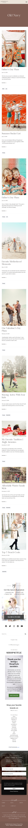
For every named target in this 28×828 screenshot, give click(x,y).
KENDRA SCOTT (14, 738)
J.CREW (14, 733)
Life (6, 88)
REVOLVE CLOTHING (14, 736)
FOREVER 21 (14, 719)
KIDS (3, 88)
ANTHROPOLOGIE (14, 735)
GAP (14, 732)
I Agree (14, 788)
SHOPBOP (14, 725)
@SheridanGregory (14, 645)
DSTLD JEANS (14, 730)
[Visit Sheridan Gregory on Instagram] (14, 626)
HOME (3, 802)
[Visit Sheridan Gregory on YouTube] (22, 626)
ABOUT (21, 802)
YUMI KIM (14, 741)
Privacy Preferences (14, 791)
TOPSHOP (14, 727)
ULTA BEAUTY (14, 724)
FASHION (8, 415)
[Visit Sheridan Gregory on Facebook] (6, 626)
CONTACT (13, 806)
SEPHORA (14, 721)
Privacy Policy (20, 824)
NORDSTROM (14, 718)
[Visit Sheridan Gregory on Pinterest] (18, 626)
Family (3, 152)
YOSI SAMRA (14, 729)
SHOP (3, 806)
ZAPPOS (14, 740)
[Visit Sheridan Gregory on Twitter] (10, 626)
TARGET (14, 722)
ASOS (14, 716)
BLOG (12, 802)
